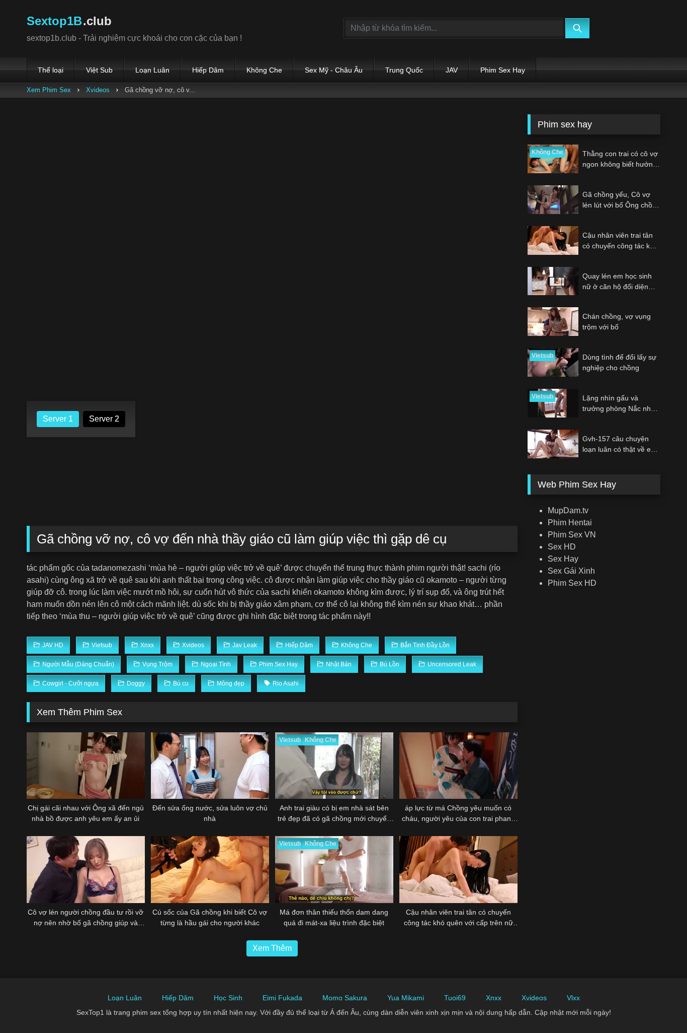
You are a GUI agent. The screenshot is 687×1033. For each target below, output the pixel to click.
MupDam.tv (568, 510)
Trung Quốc (404, 70)
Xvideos (98, 90)
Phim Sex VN (572, 534)
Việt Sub (99, 70)
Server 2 (104, 419)
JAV (452, 70)
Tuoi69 (455, 998)
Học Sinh (228, 998)
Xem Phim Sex (49, 90)
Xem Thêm (272, 948)
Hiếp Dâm (208, 70)
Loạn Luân (152, 70)
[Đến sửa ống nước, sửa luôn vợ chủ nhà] (210, 765)
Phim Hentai (570, 522)
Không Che (264, 70)
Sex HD (562, 546)
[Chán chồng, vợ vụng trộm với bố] (553, 321)
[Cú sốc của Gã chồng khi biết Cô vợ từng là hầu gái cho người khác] (210, 869)
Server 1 (58, 419)
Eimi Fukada (282, 998)
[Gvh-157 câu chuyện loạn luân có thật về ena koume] (553, 444)
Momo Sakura (344, 998)
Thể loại (50, 70)
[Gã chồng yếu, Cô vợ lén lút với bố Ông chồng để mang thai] (553, 199)
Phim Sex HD (572, 583)
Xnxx (493, 998)
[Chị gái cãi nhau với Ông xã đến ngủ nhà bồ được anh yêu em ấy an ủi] (86, 765)
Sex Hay (563, 559)
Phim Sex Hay (502, 70)
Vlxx (573, 998)
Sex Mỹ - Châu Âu (334, 70)
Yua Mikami (405, 998)
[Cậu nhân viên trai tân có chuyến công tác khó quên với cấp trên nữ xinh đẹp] (458, 869)
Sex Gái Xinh (571, 571)
